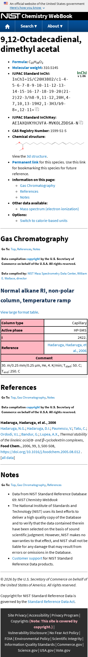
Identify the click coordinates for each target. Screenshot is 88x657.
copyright (33, 259)
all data (8, 457)
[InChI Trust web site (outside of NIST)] (82, 76)
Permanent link (25, 162)
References (29, 191)
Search (27, 26)
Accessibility (39, 615)
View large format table (19, 312)
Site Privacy (17, 615)
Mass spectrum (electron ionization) (49, 208)
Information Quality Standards (30, 644)
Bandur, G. (29, 434)
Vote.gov (63, 650)
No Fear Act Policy (63, 632)
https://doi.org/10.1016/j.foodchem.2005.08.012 (40, 451)
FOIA (8, 638)
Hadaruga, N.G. (12, 428)
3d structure (37, 156)
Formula (19, 61)
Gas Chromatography (37, 185)
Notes (25, 197)
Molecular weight (27, 67)
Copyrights (20, 621)
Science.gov (27, 650)
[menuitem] (7, 26)
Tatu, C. (80, 428)
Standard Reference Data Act (51, 601)
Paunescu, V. (62, 428)
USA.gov (47, 650)
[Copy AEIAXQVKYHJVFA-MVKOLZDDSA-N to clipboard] (81, 124)
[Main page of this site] (7, 26)
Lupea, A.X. (49, 434)
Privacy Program (65, 615)
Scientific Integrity (67, 638)
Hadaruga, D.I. (38, 428)
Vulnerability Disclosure (27, 632)
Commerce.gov (69, 644)
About (53, 26)
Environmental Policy (32, 638)
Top (13, 249)
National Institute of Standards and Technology (11, 16)
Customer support (27, 558)
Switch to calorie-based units (43, 220)
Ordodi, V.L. (10, 434)
